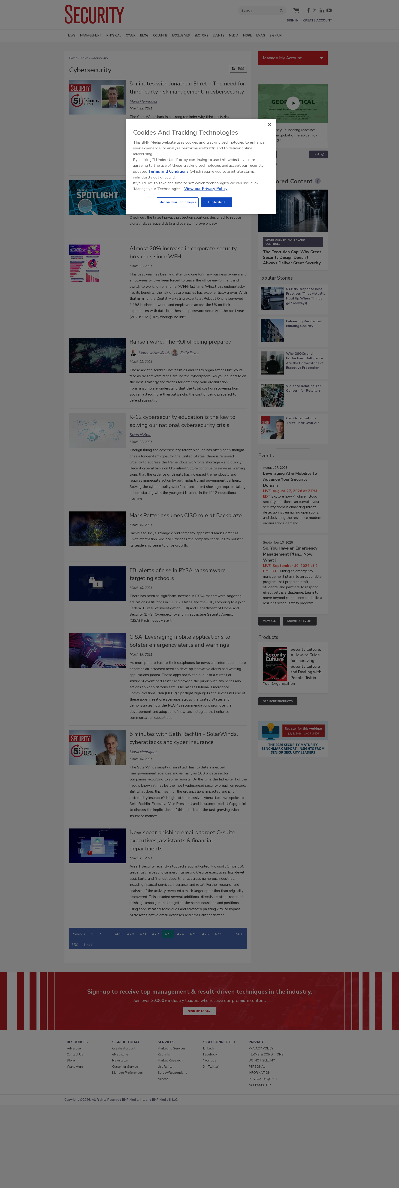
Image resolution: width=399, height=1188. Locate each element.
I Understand (216, 202)
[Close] (270, 124)
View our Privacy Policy (205, 188)
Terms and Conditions (168, 171)
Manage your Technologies (178, 202)
